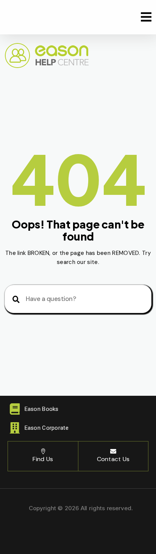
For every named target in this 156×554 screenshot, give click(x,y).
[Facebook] (53, 529)
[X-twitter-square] (78, 529)
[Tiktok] (127, 529)
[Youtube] (102, 529)
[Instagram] (28, 529)
